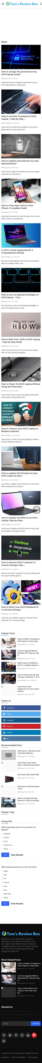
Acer (5, 890)
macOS (6, 837)
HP (5, 879)
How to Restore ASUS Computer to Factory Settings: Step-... (18, 563)
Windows (7, 834)
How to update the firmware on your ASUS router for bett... (19, 474)
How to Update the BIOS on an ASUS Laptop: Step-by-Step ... (19, 519)
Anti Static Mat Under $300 (28, 774)
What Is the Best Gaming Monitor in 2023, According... (29, 799)
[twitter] (10, 1035)
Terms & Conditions (18, 1057)
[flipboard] (34, 1035)
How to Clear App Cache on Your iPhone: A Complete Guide (17, 206)
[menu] (3, 3)
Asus (5, 886)
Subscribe (35, 1023)
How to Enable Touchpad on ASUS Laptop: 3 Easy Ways (29, 640)
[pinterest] (16, 1035)
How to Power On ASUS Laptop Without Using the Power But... (20, 385)
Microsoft (7, 894)
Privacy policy (33, 1057)
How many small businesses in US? (28, 787)
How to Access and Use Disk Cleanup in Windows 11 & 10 (28, 676)
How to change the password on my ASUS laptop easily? (19, 73)
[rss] (3, 1040)
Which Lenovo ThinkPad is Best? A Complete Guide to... (29, 664)
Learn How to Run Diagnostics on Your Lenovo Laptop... (28, 689)
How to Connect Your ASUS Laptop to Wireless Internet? (19, 430)
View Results (17, 854)
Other (6, 849)
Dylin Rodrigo (5, 123)
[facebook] (3, 1035)
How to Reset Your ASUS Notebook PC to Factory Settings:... (20, 608)
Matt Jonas (4, 78)
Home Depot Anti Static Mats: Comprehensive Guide (28, 764)
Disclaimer (5, 1057)
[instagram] (22, 1035)
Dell (5, 875)
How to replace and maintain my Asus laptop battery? (20, 162)
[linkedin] (28, 1035)
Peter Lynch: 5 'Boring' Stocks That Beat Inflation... (29, 752)
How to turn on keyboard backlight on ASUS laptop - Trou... (20, 296)
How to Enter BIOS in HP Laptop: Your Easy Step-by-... (27, 990)
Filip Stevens (21, 668)
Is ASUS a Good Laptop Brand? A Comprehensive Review (17, 251)
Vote (5, 855)
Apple (6, 871)
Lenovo (6, 882)
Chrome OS (8, 845)
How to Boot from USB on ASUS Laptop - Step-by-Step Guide (20, 340)
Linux (6, 841)
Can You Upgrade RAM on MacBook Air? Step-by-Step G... (28, 653)
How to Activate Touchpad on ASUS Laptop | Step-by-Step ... (18, 117)
